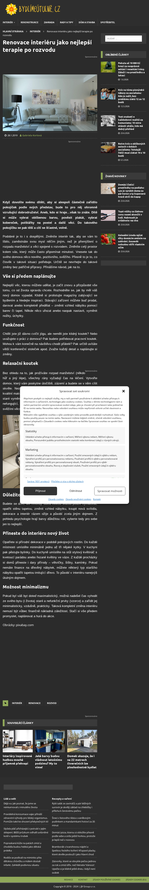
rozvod (52, 703)
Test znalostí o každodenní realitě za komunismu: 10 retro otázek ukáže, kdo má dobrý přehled (130, 122)
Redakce (68, 879)
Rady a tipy (66, 22)
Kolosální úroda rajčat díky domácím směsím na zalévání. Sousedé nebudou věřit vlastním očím (132, 241)
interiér (17, 703)
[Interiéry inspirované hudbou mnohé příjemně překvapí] (18, 741)
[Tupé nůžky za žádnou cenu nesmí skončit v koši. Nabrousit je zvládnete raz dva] (108, 215)
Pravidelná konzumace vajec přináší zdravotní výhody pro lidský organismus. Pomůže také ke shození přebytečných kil (26, 817)
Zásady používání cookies (78, 499)
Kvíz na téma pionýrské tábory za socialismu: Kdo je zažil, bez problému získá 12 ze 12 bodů (131, 96)
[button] (123, 391)
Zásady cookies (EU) (136, 879)
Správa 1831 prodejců (38, 481)
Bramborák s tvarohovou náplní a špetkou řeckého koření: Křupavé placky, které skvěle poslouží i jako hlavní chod (74, 850)
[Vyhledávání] (123, 39)
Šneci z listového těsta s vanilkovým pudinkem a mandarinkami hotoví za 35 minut (73, 821)
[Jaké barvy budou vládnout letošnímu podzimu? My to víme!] (50, 741)
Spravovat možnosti (109, 491)
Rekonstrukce (29, 22)
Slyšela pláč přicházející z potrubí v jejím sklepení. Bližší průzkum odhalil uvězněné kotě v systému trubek (26, 832)
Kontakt (97, 499)
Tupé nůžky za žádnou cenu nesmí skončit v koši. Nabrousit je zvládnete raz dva (130, 216)
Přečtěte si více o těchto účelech (67, 481)
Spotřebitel (107, 22)
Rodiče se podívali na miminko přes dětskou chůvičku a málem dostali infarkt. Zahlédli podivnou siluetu (23, 861)
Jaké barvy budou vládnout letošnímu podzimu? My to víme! (48, 761)
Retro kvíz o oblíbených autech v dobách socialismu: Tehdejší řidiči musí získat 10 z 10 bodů (131, 149)
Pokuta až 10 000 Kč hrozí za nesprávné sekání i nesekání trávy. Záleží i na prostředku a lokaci (131, 69)
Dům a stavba (87, 22)
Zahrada (49, 22)
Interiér (8, 22)
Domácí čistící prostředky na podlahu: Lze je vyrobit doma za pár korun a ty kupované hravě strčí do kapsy (132, 190)
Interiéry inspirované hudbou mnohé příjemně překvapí (17, 759)
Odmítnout (75, 490)
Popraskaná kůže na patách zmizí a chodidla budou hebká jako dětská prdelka (22, 846)
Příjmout (40, 490)
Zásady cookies (56, 499)
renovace (35, 703)
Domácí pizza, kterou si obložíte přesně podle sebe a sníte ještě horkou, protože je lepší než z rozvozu (73, 836)
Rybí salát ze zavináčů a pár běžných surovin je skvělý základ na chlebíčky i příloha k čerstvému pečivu (72, 807)
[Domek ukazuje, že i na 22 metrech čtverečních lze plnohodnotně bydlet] (82, 741)
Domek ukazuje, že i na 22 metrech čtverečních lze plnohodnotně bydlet (81, 761)
